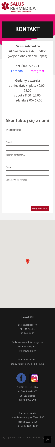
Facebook (17, 71)
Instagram (36, 71)
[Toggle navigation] (49, 7)
